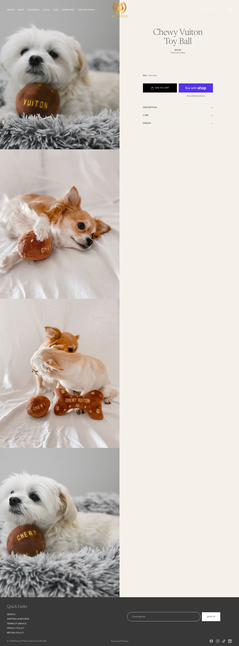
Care (146, 115)
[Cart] (229, 10)
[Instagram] (218, 641)
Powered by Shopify (37, 641)
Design (147, 123)
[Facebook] (211, 641)
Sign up (211, 616)
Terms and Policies (119, 641)
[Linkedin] (230, 641)
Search (11, 614)
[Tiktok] (224, 641)
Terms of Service (16, 623)
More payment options (196, 96)
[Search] (214, 10)
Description (150, 107)
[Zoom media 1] (60, 74)
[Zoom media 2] (60, 224)
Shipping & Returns (18, 618)
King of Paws (21, 641)
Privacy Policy (15, 628)
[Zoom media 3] (60, 373)
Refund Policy (15, 632)
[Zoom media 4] (60, 522)
